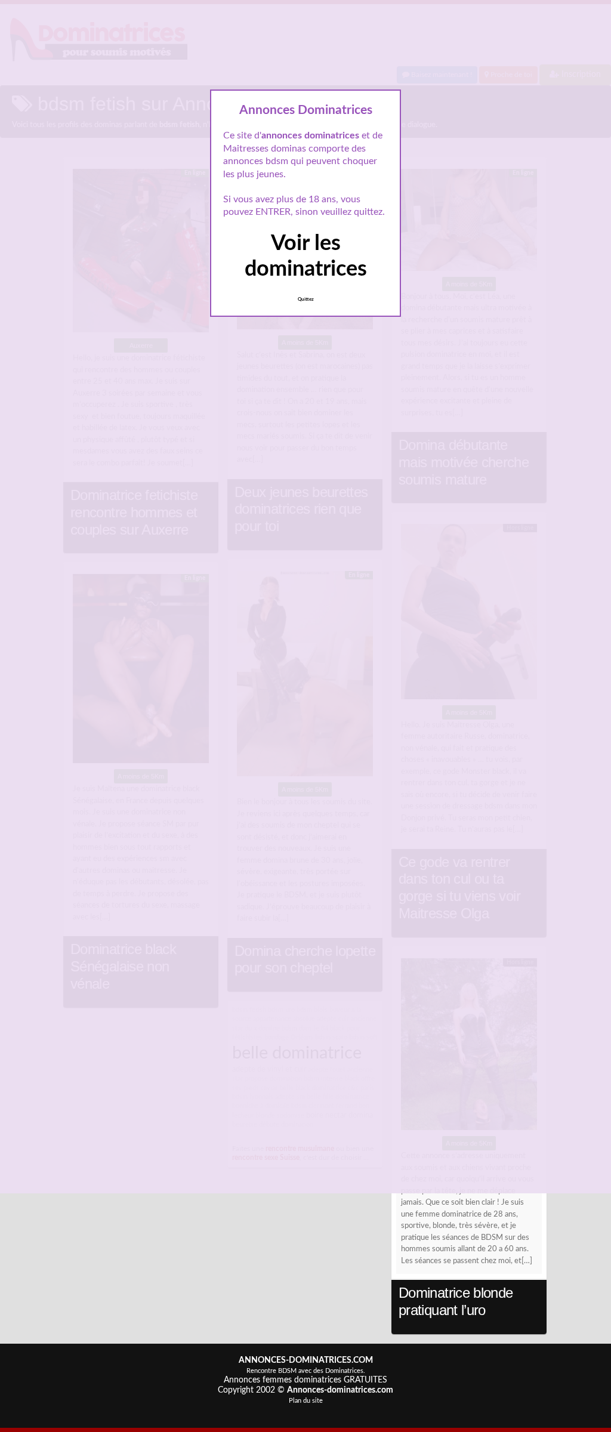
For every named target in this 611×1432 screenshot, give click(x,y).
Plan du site (306, 1400)
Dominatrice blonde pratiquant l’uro (456, 1301)
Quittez (306, 299)
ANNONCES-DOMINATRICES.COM (306, 1360)
